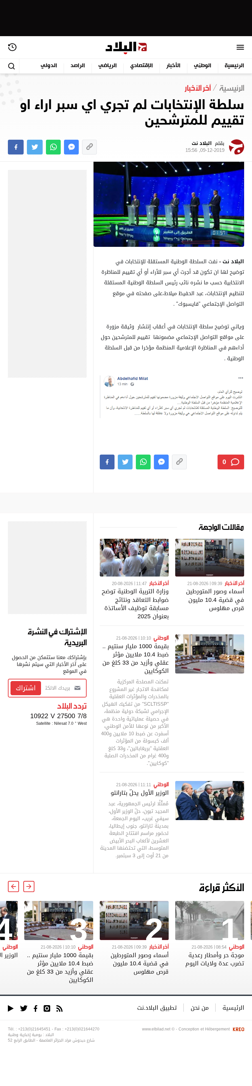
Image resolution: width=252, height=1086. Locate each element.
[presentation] (28, 886)
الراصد (78, 66)
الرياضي (107, 66)
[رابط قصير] (89, 147)
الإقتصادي (141, 66)
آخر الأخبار (234, 582)
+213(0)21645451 (34, 1029)
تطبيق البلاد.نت (157, 1007)
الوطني (202, 66)
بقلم (204, 147)
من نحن (200, 1007)
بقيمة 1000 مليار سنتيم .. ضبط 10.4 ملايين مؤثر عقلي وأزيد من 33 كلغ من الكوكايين (135, 658)
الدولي (49, 66)
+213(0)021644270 (82, 1029)
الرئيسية (234, 66)
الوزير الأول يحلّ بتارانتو (140, 792)
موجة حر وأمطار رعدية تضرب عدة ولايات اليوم (214, 959)
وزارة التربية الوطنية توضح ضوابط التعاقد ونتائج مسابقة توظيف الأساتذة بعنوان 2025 (135, 604)
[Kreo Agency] (237, 1029)
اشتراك (26, 688)
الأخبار (173, 66)
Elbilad (126, 48)
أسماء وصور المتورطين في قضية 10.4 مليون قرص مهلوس (215, 599)
